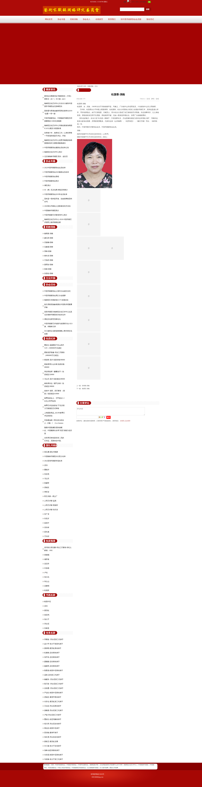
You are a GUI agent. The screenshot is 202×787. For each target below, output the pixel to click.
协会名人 (86, 19)
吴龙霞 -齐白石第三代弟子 (53, 688)
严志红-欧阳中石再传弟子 (53, 693)
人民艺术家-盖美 (50, 501)
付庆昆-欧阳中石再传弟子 (53, 755)
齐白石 (46, 624)
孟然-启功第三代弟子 (52, 675)
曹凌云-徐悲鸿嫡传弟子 (52, 719)
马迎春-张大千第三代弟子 (53, 759)
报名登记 (150, 19)
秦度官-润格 (86, 388)
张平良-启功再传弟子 (52, 657)
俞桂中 (46, 523)
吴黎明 (46, 586)
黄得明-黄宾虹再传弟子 (52, 648)
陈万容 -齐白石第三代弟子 (53, 684)
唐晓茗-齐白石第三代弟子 (53, 710)
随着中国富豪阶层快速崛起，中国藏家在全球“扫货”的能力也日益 (58, 430)
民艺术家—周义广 (50, 496)
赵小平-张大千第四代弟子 (53, 644)
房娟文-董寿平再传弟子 (52, 697)
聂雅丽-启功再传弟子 (52, 661)
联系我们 (112, 19)
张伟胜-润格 (86, 385)
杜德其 (46, 590)
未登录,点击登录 (125, 421)
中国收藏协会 (52, 768)
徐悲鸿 (46, 615)
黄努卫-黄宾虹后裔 (51, 741)
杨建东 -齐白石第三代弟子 (53, 679)
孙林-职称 (47, 269)
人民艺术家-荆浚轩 (51, 505)
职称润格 (74, 19)
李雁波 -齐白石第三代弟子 (53, 639)
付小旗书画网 (104, 768)
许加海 (46, 568)
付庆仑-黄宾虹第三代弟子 (53, 701)
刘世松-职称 (48, 273)
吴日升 (46, 564)
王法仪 (46, 536)
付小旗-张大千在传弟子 (52, 746)
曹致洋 (46, 470)
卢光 (46, 572)
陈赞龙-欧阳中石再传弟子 (53, 670)
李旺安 (46, 492)
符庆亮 (46, 474)
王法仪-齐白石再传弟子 (52, 706)
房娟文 (46, 487)
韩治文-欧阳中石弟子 (52, 728)
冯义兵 (46, 478)
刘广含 (46, 514)
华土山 (46, 581)
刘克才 (46, 518)
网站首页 (48, 19)
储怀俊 (46, 559)
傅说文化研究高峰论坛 (52, 319)
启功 (46, 465)
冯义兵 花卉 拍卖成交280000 (54, 379)
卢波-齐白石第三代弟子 (52, 715)
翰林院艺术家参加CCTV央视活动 (56, 300)
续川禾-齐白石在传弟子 (52, 724)
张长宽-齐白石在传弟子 (52, 737)
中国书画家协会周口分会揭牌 (55, 295)
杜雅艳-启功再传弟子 (52, 653)
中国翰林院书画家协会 (79, 768)
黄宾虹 (46, 610)
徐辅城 (46, 555)
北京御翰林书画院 (92, 768)
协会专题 (61, 19)
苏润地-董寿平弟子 (51, 733)
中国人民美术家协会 (64, 768)
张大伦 (46, 577)
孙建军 (46, 483)
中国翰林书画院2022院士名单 (55, 456)
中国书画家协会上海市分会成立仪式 (57, 291)
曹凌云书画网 (114, 768)
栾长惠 (46, 532)
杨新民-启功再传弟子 (52, 666)
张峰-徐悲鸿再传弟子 (52, 750)
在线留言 (99, 19)
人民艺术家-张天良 (51, 510)
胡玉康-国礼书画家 (51, 452)
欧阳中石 (47, 601)
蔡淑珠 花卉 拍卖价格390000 (54, 360)
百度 (52, 765)
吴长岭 (46, 527)
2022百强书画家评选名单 (53, 461)
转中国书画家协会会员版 (131, 19)
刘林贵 (46, 628)
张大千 (46, 619)
